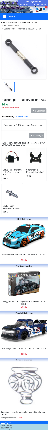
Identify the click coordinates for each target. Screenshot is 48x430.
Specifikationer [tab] (22, 117)
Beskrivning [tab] (8, 117)
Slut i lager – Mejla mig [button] (9, 107)
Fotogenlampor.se (24, 360)
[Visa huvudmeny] (4, 16)
